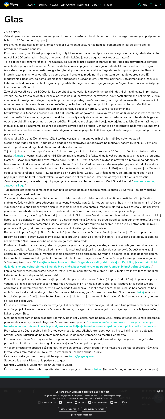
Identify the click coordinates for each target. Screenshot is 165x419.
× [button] (162, 391)
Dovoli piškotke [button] (68, 409)
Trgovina (107, 4)
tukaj (140, 292)
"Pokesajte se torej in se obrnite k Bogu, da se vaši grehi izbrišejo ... (77, 262)
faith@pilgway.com (81, 356)
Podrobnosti (107, 398)
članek (18, 156)
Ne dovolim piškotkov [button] (94, 409)
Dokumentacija (68, 4)
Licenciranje (83, 4)
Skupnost (43, 4)
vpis (145, 4)
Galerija (54, 4)
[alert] (82, 403)
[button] (83, 415)
